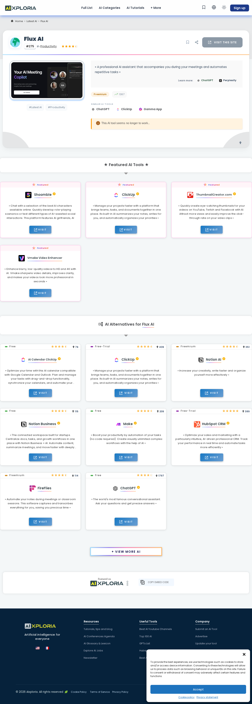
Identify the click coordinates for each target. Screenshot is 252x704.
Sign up (240, 8)
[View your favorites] (204, 7)
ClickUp (127, 109)
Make (128, 424)
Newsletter (90, 658)
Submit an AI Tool (206, 629)
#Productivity (56, 107)
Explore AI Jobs (93, 650)
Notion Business (42, 424)
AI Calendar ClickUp (42, 359)
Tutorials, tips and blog (98, 629)
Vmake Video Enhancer (44, 258)
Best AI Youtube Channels (155, 629)
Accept (198, 689)
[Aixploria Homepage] (22, 8)
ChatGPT (103, 109)
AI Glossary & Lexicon (97, 643)
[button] (244, 654)
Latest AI (32, 21)
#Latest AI (35, 107)
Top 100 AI (145, 636)
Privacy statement (207, 697)
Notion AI (213, 359)
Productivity (48, 46)
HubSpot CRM (213, 424)
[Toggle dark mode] (224, 7)
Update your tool (206, 643)
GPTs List (144, 643)
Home (19, 21)
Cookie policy (186, 697)
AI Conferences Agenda (99, 636)
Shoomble (43, 194)
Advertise (201, 636)
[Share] (196, 42)
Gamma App (153, 109)
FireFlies (44, 488)
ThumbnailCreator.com (214, 195)
